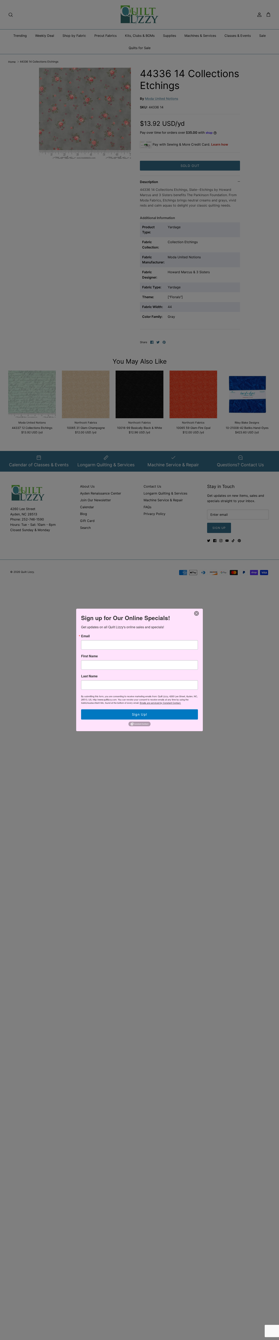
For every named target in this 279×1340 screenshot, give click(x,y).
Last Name (89, 676)
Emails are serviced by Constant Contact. (160, 702)
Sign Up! (139, 714)
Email (85, 636)
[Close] (196, 613)
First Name (89, 656)
